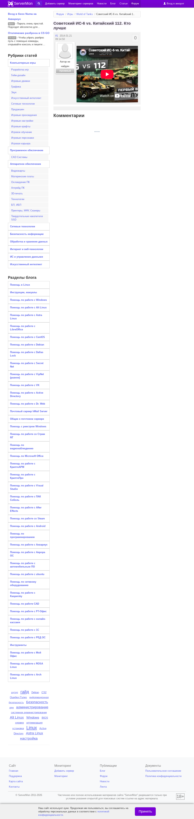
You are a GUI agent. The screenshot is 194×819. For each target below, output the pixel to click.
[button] (38, 3)
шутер (14, 692)
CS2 (44, 692)
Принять (145, 811)
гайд (24, 691)
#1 (56, 35)
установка (18, 728)
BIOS (45, 717)
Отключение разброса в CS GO (28, 32)
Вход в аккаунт (175, 3)
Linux (31, 727)
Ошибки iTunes (18, 697)
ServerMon (23, 3)
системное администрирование (29, 712)
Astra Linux (34, 733)
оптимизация (34, 722)
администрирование (32, 707)
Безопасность (37, 702)
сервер (19, 722)
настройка (29, 738)
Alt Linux (17, 717)
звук (11, 707)
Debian (35, 692)
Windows (32, 717)
